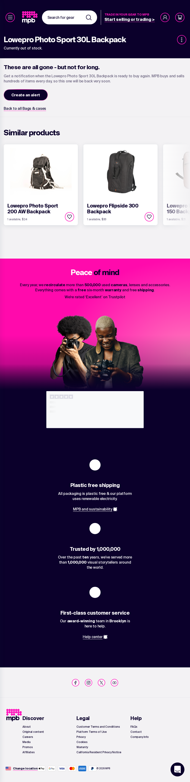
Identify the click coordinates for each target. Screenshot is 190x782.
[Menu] (10, 17)
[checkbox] (69, 216)
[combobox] (69, 17)
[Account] (165, 17)
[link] (30, 17)
